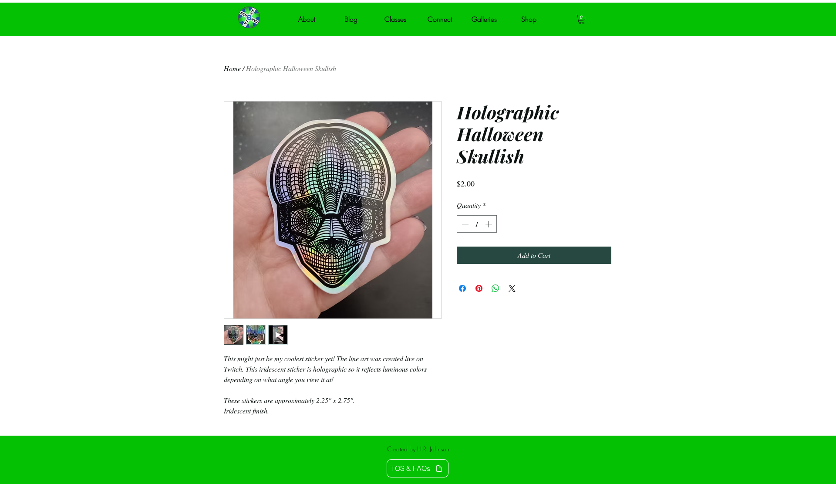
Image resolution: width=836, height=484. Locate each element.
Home (232, 68)
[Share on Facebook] (462, 288)
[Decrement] (464, 224)
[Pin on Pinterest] (479, 288)
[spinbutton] (476, 224)
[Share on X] (512, 288)
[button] (581, 19)
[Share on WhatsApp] (495, 288)
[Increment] (489, 224)
